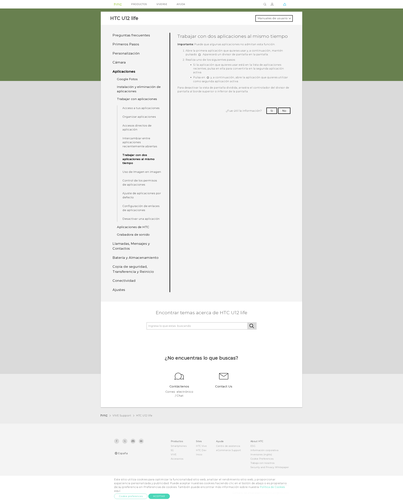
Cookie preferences (131, 496)
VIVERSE (161, 4)
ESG (252, 446)
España (123, 453)
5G (172, 450)
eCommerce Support (228, 450)
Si (272, 110)
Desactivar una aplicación (141, 218)
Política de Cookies (272, 487)
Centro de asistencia (228, 446)
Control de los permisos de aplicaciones (139, 182)
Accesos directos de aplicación (137, 127)
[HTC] (118, 4)
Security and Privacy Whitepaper (269, 467)
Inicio (199, 454)
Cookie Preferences (262, 458)
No (284, 110)
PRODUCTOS (139, 4)
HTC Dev (201, 450)
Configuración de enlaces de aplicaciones (140, 208)
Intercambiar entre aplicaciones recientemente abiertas (139, 142)
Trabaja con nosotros (262, 463)
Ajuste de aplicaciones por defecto (141, 195)
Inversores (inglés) (261, 454)
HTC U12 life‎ (144, 415)
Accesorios (177, 458)
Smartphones (179, 446)
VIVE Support (122, 415)
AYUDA (181, 4)
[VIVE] (284, 4)
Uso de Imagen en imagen (141, 171)
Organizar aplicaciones (139, 116)
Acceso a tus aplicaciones (141, 108)
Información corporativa (264, 450)
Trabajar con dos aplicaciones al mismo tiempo (138, 159)
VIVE (174, 454)
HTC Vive (201, 446)
